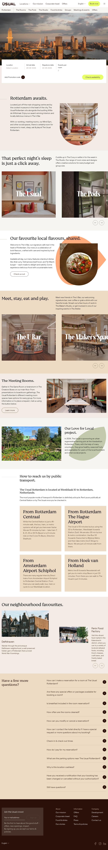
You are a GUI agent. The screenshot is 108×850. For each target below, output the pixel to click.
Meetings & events (82, 10)
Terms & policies (81, 824)
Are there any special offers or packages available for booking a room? (71, 693)
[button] (95, 222)
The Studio (43, 10)
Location (9, 65)
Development (97, 812)
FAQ (75, 816)
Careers (95, 816)
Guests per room (62, 66)
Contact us (96, 820)
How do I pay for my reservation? (62, 749)
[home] (9, 3)
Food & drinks (56, 10)
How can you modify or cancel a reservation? (68, 721)
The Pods (32, 10)
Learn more (10, 410)
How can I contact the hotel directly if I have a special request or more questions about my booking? (72, 731)
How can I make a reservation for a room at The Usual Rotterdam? (72, 682)
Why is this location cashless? (60, 767)
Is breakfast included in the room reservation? (68, 703)
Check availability (93, 77)
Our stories (60, 824)
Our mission (38, 4)
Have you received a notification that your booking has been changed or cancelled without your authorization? (73, 777)
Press (76, 820)
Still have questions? (56, 787)
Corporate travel (52, 4)
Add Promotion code (12, 77)
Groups (68, 10)
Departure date (48, 65)
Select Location (12, 68)
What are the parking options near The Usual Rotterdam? (73, 758)
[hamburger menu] (104, 4)
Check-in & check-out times (60, 741)
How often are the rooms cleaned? (63, 712)
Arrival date (30, 65)
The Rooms (21, 10)
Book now (94, 3)
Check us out (19, 274)
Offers (64, 4)
